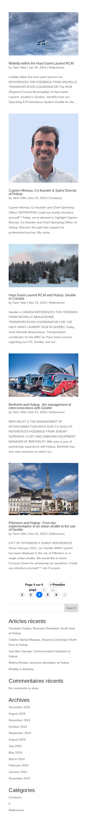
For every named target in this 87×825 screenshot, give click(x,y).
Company (55, 198)
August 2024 (17, 739)
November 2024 (19, 720)
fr (10, 803)
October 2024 (18, 726)
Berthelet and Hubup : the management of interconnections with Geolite (40, 406)
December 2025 (19, 707)
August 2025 (17, 713)
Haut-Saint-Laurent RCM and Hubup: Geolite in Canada (42, 296)
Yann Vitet (19, 67)
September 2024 (20, 733)
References (56, 67)
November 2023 (19, 778)
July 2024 (15, 746)
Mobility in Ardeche (21, 669)
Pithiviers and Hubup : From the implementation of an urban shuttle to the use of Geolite (42, 526)
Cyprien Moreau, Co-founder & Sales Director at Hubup (43, 192)
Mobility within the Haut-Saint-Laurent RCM (41, 63)
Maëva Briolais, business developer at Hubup (39, 662)
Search (71, 608)
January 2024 (18, 772)
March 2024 (17, 759)
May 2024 (15, 752)
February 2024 (19, 765)
